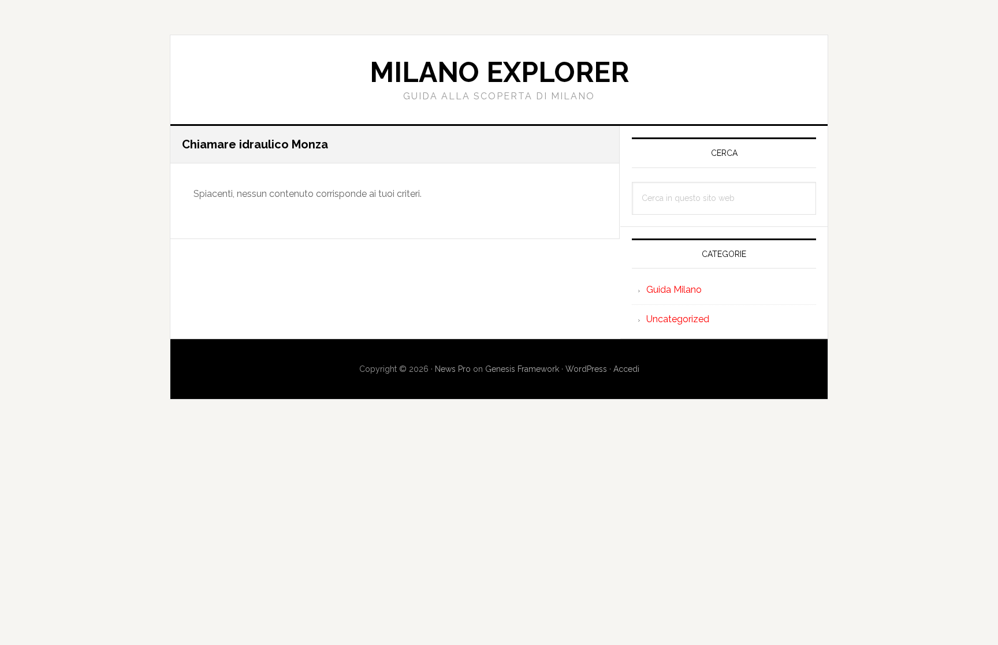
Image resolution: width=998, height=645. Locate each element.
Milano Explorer (499, 72)
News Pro (453, 369)
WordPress (586, 369)
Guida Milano (674, 289)
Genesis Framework (522, 369)
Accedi (626, 369)
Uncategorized (677, 319)
